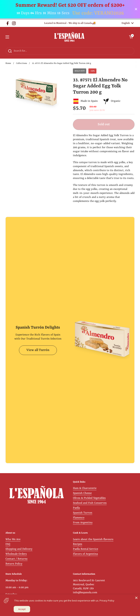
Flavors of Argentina (85, 554)
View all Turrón (37, 350)
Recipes (77, 544)
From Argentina (82, 522)
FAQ (7, 544)
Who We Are (12, 539)
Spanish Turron (82, 512)
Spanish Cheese (82, 493)
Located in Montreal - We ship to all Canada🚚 (70, 23)
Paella (76, 508)
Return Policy (13, 563)
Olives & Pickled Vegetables (89, 498)
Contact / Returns (16, 558)
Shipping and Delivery (18, 549)
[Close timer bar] (136, 9)
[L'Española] (69, 37)
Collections (21, 63)
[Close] (136, 598)
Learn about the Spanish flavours (93, 539)
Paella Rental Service (85, 549)
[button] (131, 37)
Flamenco (78, 517)
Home (8, 63)
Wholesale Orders (16, 554)
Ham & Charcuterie (84, 488)
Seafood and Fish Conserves (90, 503)
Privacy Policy (107, 600)
